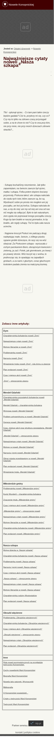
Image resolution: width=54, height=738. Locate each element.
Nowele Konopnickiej (21, 4)
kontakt (19, 732)
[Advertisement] (27, 90)
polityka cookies (32, 732)
